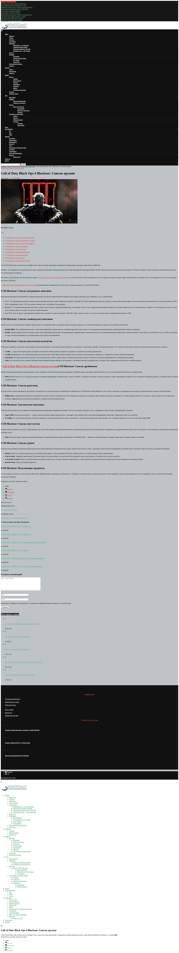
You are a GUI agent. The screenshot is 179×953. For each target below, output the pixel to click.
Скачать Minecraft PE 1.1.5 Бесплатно (17, 636)
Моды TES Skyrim (18, 107)
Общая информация (19, 101)
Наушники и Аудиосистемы (17, 148)
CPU (10, 146)
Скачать (11, 66)
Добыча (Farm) (13, 94)
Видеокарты (13, 142)
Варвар (15, 79)
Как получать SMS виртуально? (12, 18)
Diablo (7, 75)
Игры (6, 127)
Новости (11, 36)
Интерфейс (20, 108)
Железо (11, 155)
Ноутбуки (12, 138)
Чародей (16, 86)
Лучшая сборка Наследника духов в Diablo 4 (19, 675)
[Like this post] (2, 504)
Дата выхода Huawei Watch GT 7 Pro (13, 5)
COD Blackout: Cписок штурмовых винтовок (20, 238)
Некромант (16, 84)
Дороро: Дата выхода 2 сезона (11, 20)
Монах (15, 88)
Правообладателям (11, 715)
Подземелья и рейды (15, 64)
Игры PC (11, 144)
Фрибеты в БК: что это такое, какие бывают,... (17, 7)
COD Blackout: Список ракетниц (16, 249)
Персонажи (12, 71)
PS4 (10, 133)
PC (10, 131)
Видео (7, 161)
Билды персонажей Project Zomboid (17, 649)
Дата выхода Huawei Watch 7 (11, 11)
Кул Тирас (16, 60)
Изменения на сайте (12, 702)
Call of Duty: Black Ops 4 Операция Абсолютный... (23, 542)
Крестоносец (17, 81)
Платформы (9, 129)
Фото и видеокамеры (15, 153)
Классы (11, 53)
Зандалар (16, 62)
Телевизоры (13, 151)
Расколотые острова (19, 58)
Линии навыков (18, 120)
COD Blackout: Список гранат (15, 258)
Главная (3, 166)
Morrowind (12, 97)
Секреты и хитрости (19, 103)
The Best (11, 149)
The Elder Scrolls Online (16, 114)
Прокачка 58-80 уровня (20, 47)
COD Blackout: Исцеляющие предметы (18, 261)
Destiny (7, 68)
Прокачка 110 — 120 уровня (21, 51)
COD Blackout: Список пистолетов (17, 255)
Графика (20, 123)
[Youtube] (1, 792)
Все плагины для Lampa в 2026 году (13, 3)
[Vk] (3, 792)
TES (6, 95)
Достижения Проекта (12, 699)
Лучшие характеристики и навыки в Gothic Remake (22, 624)
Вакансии (8, 713)
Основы (11, 92)
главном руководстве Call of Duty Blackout (52, 277)
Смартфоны (13, 140)
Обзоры (7, 136)
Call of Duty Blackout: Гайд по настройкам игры (22, 558)
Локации (11, 55)
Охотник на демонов (19, 90)
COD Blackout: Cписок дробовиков (17, 246)
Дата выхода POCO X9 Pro (10, 13)
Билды (11, 77)
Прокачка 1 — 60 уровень (21, 45)
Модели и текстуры (23, 110)
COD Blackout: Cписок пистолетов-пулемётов (20, 243)
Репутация (12, 41)
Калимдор (16, 56)
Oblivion (11, 99)
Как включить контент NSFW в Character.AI (16, 15)
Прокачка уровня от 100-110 (21, 49)
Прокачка (12, 43)
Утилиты (20, 112)
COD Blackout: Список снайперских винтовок (20, 240)
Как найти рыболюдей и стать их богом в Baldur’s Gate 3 (24, 662)
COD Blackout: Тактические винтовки (18, 252)
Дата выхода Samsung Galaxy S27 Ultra (14, 9)
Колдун (15, 82)
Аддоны (11, 40)
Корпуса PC (16, 157)
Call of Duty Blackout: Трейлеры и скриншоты (21, 566)
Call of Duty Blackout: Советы (14, 550)
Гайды (11, 38)
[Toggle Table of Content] (2, 233)
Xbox (10, 135)
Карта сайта (9, 710)
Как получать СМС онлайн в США (13, 16)
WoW (6, 34)
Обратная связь (10, 705)
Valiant (11, 178)
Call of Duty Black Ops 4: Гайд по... (16, 526)
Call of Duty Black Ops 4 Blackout (23, 166)
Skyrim (11, 105)
